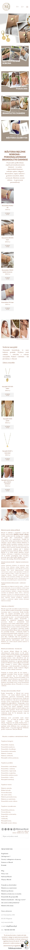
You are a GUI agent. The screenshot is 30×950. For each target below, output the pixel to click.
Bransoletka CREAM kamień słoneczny (7, 271)
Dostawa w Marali (7, 862)
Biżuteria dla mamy (7, 905)
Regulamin (4, 853)
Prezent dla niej (5, 812)
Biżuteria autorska (6, 788)
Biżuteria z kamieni (6, 753)
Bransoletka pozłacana (7, 810)
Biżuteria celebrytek (7, 755)
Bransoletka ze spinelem (8, 773)
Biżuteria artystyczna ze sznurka (11, 894)
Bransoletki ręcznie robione (9, 801)
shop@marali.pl (11, 926)
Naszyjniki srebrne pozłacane (9, 758)
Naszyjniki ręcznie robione (9, 823)
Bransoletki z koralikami (8, 749)
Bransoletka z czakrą (7, 777)
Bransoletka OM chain (7, 302)
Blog (2, 871)
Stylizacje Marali (6, 876)
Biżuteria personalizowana (8, 797)
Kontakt (3, 865)
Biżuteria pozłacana (7, 891)
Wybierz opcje (7, 214)
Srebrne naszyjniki (10, 347)
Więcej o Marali (6, 879)
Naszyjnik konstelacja (11, 350)
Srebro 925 (4, 816)
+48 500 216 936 (9, 930)
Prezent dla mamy (6, 792)
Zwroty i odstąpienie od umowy (11, 859)
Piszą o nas (4, 873)
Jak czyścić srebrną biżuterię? (10, 903)
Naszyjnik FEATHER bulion (7, 387)
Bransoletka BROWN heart (7, 238)
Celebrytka (4, 818)
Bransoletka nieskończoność (9, 775)
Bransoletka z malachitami (8, 766)
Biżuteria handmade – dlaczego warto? (13, 900)
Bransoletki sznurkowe (8, 747)
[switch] (26, 947)
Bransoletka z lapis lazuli (8, 771)
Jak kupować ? (5, 856)
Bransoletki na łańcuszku (8, 751)
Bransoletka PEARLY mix (7, 206)
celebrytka (19, 631)
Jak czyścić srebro (6, 795)
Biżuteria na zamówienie (8, 799)
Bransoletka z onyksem (8, 768)
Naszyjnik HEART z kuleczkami (7, 452)
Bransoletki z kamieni (7, 745)
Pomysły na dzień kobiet (8, 885)
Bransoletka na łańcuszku (8, 814)
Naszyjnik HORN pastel (7, 419)
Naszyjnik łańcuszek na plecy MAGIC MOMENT (7, 482)
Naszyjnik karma (6, 821)
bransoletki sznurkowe (8, 661)
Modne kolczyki (5, 790)
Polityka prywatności (15, 948)
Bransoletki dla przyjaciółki (9, 897)
